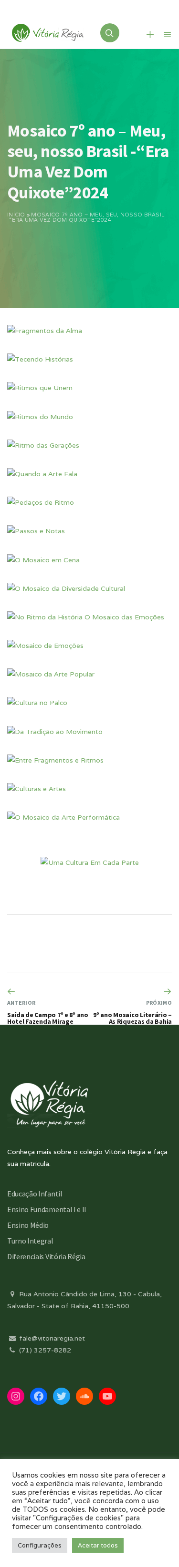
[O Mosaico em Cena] (43, 560)
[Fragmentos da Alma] (44, 330)
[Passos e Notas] (36, 531)
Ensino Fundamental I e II (46, 1209)
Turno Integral (30, 1240)
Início (16, 214)
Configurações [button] (40, 1545)
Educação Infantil (35, 1193)
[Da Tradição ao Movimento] (55, 731)
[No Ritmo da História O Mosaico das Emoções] (85, 617)
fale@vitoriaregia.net (51, 1338)
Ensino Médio (28, 1225)
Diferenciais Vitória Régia (46, 1256)
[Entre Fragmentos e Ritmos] (55, 760)
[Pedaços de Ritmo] (40, 502)
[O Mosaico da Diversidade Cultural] (66, 588)
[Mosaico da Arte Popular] (51, 674)
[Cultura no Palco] (37, 702)
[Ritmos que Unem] (40, 387)
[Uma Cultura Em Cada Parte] (90, 862)
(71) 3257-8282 (44, 1350)
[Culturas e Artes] (36, 788)
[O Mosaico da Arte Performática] (63, 817)
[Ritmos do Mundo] (40, 416)
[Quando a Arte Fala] (42, 474)
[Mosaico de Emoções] (45, 645)
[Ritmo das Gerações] (43, 445)
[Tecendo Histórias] (40, 359)
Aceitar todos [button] (98, 1545)
